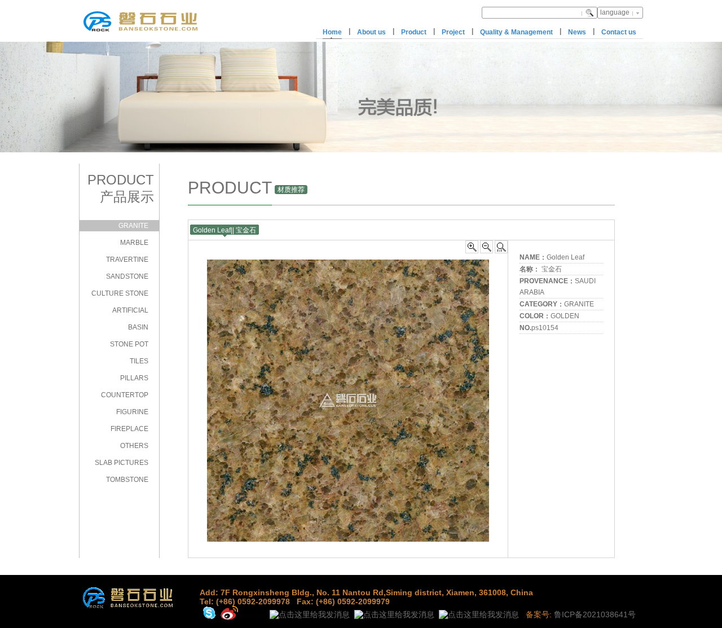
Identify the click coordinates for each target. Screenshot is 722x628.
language (614, 12)
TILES (139, 361)
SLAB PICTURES (121, 463)
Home (332, 32)
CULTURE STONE (119, 293)
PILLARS (134, 378)
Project (453, 32)
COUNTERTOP (124, 395)
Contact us (618, 32)
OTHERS (134, 446)
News (577, 32)
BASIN (138, 327)
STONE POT (129, 344)
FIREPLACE (129, 429)
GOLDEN (565, 316)
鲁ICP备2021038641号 (595, 614)
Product (413, 32)
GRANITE (133, 226)
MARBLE (134, 243)
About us (371, 32)
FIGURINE (132, 412)
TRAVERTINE (127, 260)
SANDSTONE (127, 276)
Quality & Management (516, 32)
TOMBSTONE (127, 480)
